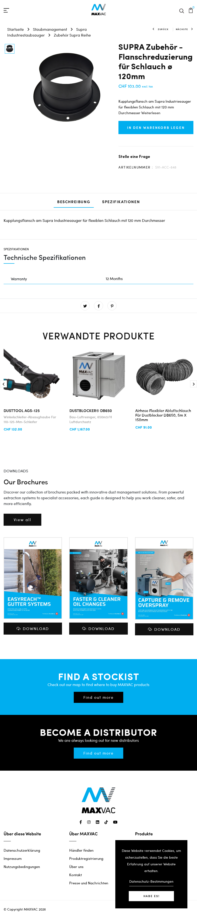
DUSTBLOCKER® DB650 (90, 410)
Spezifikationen (121, 201)
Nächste (182, 29)
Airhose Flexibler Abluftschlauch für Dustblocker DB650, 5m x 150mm (163, 415)
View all (22, 519)
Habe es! (151, 896)
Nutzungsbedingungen (22, 866)
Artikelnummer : (135, 167)
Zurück (163, 29)
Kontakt (75, 874)
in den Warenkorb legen (156, 127)
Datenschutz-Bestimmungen (151, 881)
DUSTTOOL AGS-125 (22, 410)
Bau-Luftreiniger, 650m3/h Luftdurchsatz (90, 419)
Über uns (76, 866)
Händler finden (81, 850)
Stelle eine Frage (134, 156)
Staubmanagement (50, 29)
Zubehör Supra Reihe (72, 34)
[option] (10, 49)
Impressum (13, 858)
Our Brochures (26, 481)
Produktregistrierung (86, 858)
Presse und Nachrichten (88, 883)
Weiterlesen (150, 112)
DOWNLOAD (36, 628)
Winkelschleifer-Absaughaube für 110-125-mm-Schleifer (30, 419)
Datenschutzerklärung (22, 850)
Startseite (15, 29)
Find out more (98, 697)
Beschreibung (73, 201)
